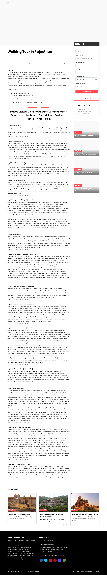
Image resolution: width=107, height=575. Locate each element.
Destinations (51, 3)
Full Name (78, 49)
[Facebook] (41, 560)
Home (44, 3)
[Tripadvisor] (64, 560)
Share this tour (87, 98)
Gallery (66, 3)
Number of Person (80, 83)
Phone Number (79, 62)
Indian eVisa (73, 3)
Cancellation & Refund (86, 571)
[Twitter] (45, 560)
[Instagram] (59, 560)
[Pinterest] (55, 560)
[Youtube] (50, 560)
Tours (60, 3)
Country (77, 69)
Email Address (79, 56)
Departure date (79, 76)
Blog (80, 3)
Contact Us (94, 3)
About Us (86, 3)
